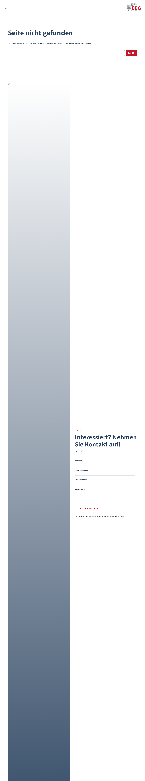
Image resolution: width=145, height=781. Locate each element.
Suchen (131, 53)
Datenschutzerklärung (119, 516)
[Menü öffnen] (5, 9)
